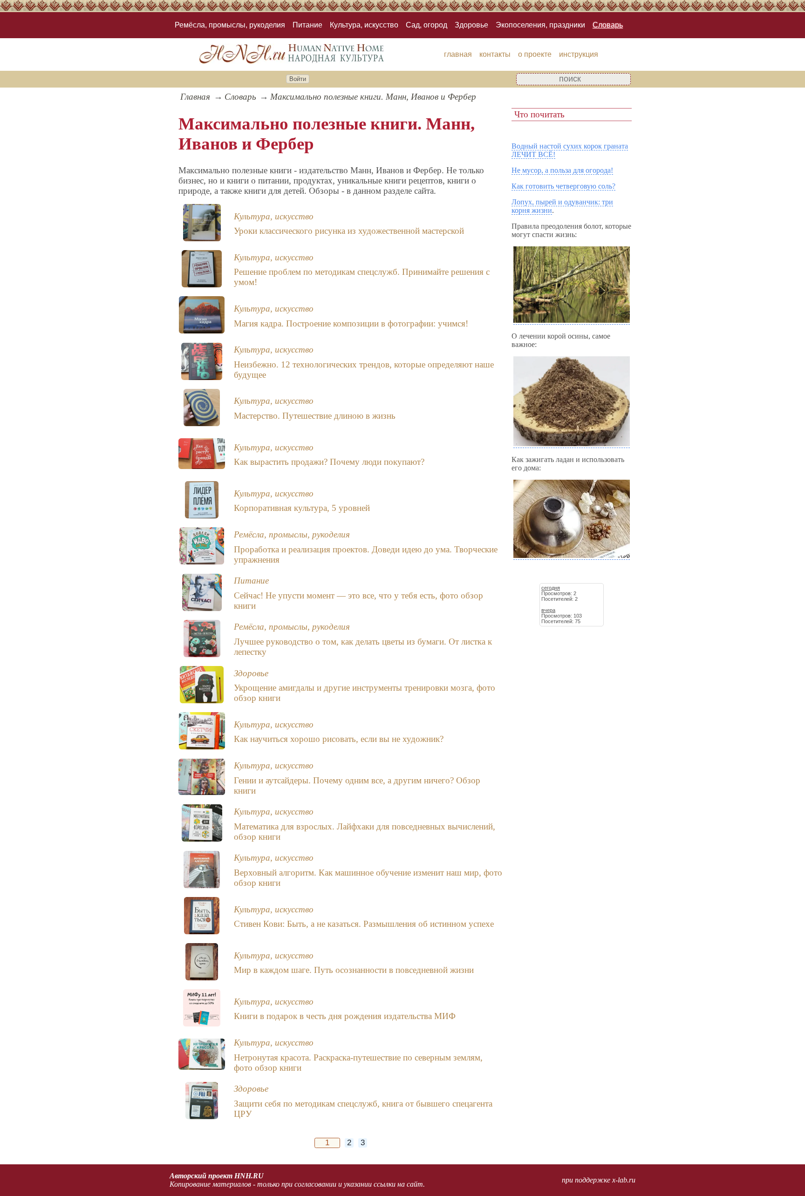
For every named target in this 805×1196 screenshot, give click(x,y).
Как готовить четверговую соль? (563, 186)
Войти (297, 78)
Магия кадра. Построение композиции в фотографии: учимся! (351, 323)
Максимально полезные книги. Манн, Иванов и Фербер (373, 97)
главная (458, 54)
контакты (495, 54)
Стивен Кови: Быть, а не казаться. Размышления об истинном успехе (364, 924)
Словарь (608, 25)
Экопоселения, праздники (540, 25)
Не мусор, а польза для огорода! (562, 170)
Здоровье (471, 25)
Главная (195, 97)
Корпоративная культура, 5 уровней (302, 508)
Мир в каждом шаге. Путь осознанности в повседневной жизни (354, 970)
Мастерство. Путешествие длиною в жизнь (315, 416)
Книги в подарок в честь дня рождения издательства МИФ (345, 1016)
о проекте (535, 54)
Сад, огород (426, 25)
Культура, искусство (364, 25)
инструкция (578, 54)
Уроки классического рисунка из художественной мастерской (349, 231)
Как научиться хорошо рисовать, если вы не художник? (338, 739)
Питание (307, 25)
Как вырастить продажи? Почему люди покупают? (329, 462)
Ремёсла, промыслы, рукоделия (230, 25)
